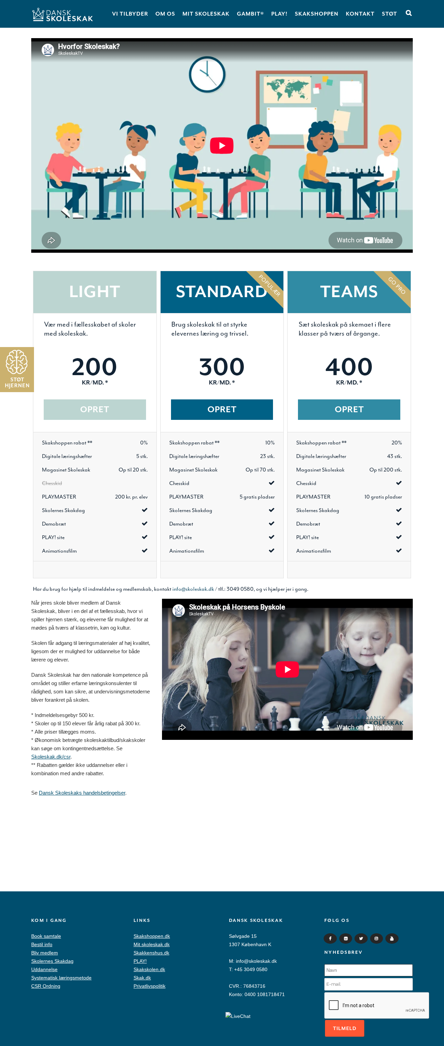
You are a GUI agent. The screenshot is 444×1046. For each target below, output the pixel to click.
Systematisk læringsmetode (61, 977)
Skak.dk (142, 977)
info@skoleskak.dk (256, 961)
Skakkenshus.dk (151, 953)
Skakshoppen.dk (152, 936)
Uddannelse (44, 969)
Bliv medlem (44, 953)
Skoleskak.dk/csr (50, 757)
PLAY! (140, 961)
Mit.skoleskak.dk (152, 944)
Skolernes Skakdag (52, 961)
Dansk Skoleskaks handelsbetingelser (82, 793)
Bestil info (41, 944)
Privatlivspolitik (149, 986)
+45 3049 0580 (250, 969)
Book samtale (46, 936)
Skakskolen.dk (149, 969)
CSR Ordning (45, 986)
